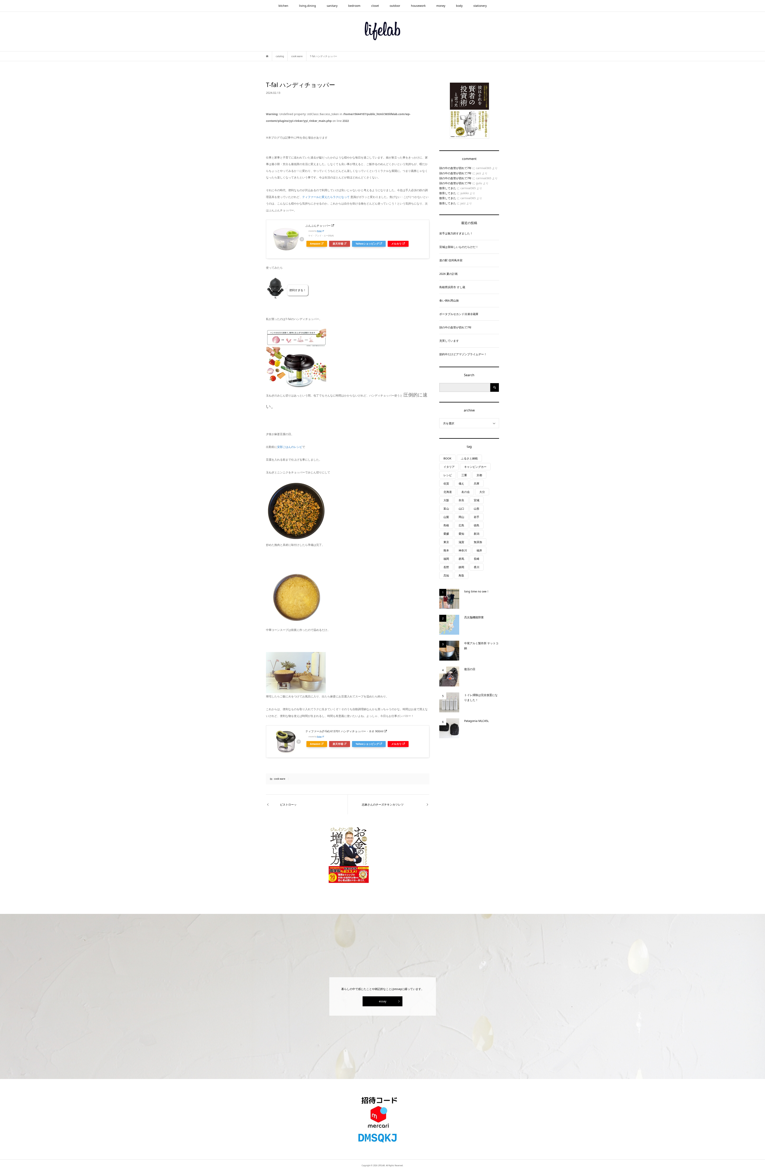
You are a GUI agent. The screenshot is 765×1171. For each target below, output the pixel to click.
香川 (476, 567)
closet (375, 6)
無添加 (478, 542)
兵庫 (476, 483)
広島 (461, 525)
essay (382, 1001)
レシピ (447, 475)
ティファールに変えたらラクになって (326, 197)
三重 (464, 475)
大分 (482, 492)
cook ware (279, 778)
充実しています (449, 341)
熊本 (446, 550)
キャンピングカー (475, 467)
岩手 (476, 517)
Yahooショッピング (367, 243)
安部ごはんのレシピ (289, 447)
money (440, 6)
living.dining (307, 6)
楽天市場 (338, 243)
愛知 (461, 534)
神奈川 (463, 550)
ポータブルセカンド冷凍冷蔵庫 (458, 314)
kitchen (283, 6)
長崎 (476, 559)
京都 (479, 475)
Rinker (319, 231)
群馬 (461, 559)
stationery (480, 6)
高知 (446, 575)
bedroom (354, 6)
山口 (461, 508)
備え (461, 483)
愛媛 (446, 534)
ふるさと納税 (469, 458)
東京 (446, 542)
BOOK (447, 458)
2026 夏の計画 (448, 274)
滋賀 (461, 542)
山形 (476, 508)
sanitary (332, 6)
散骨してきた (447, 188)
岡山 (461, 517)
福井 (479, 550)
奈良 (461, 500)
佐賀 (446, 483)
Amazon (315, 243)
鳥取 (461, 575)
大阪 (446, 500)
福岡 (446, 559)
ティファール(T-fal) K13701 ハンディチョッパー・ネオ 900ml (344, 731)
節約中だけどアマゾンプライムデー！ (463, 354)
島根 (446, 525)
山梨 (446, 517)
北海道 (447, 492)
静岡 (461, 567)
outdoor (395, 6)
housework (418, 6)
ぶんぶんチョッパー (318, 225)
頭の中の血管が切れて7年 (455, 168)
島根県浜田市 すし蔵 (452, 287)
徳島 (476, 525)
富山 (446, 508)
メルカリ (396, 243)
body (459, 6)
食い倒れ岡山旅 (449, 300)
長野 (446, 567)
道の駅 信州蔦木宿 (450, 260)
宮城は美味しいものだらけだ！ (458, 247)
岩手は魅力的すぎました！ (456, 233)
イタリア (449, 467)
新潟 (476, 534)
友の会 (465, 492)
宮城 (476, 500)
